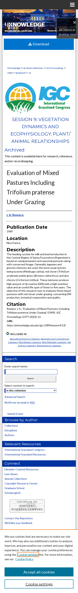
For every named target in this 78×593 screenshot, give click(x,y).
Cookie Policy (24, 559)
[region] (39, 561)
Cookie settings (28, 554)
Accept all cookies (39, 572)
